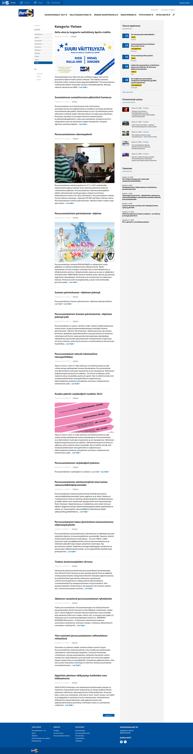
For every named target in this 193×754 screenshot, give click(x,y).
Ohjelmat (34, 736)
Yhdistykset (78, 741)
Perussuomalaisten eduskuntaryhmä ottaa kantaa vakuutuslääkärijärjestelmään (81, 483)
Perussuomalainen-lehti (82, 733)
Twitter (39, 76)
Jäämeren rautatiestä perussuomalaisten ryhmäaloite (83, 598)
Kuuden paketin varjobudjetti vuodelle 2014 (78, 393)
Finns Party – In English (168, 10)
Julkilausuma (38, 44)
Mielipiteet (38, 50)
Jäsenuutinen (38, 40)
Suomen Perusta (58, 733)
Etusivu (37, 25)
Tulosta (39, 79)
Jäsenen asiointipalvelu (105, 15)
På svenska (154, 10)
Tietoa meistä (162, 15)
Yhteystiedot (145, 15)
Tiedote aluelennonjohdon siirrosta (73, 561)
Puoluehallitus (79, 736)
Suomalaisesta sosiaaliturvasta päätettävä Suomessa (83, 97)
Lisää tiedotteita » (127, 171)
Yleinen (73, 36)
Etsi (174, 15)
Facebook (39, 74)
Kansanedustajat (80, 730)
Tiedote (37, 56)
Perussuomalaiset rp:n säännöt (41, 738)
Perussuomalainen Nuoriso (61, 736)
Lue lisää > (83, 87)
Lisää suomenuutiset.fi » (129, 102)
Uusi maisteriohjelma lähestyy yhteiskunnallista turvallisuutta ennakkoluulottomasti (141, 146)
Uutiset (37, 59)
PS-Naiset (56, 730)
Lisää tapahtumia (127, 92)
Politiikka (37, 53)
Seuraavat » (108, 715)
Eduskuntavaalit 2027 (55, 15)
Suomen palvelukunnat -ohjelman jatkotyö (77, 292)
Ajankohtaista (38, 34)
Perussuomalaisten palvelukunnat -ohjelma (78, 213)
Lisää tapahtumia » (127, 28)
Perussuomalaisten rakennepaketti (73, 134)
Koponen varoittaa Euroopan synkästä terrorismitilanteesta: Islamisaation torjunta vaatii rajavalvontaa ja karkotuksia (144, 158)
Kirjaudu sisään (184, 3)
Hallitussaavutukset (79, 15)
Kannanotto (38, 47)
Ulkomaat (146, 132)
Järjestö (37, 37)
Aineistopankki (127, 15)
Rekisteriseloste (36, 741)
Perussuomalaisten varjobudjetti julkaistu (77, 463)
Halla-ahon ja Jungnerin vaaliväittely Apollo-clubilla (83, 32)
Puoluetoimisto (79, 738)
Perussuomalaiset (26, 13)
